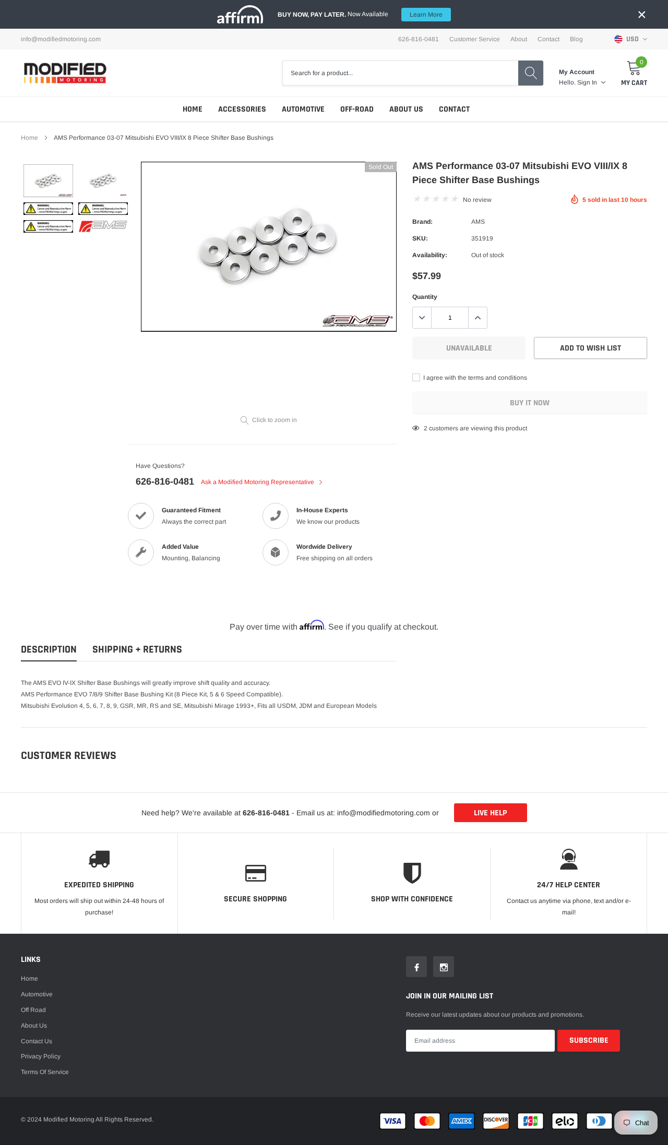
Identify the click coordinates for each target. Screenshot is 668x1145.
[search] (530, 73)
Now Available (360, 14)
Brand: (422, 221)
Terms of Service (45, 1072)
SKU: (420, 238)
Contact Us (36, 1041)
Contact (548, 39)
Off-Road (357, 109)
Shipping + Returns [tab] (137, 649)
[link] (48, 181)
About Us (406, 109)
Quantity (424, 296)
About (518, 39)
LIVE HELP (490, 812)
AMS (478, 221)
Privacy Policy (41, 1056)
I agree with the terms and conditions (474, 377)
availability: (429, 255)
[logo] (65, 72)
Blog (576, 39)
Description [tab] (49, 649)
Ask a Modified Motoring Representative (258, 482)
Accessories (242, 109)
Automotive (303, 109)
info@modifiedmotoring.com (61, 39)
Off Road (33, 1010)
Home (192, 109)
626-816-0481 (165, 481)
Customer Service (474, 39)
